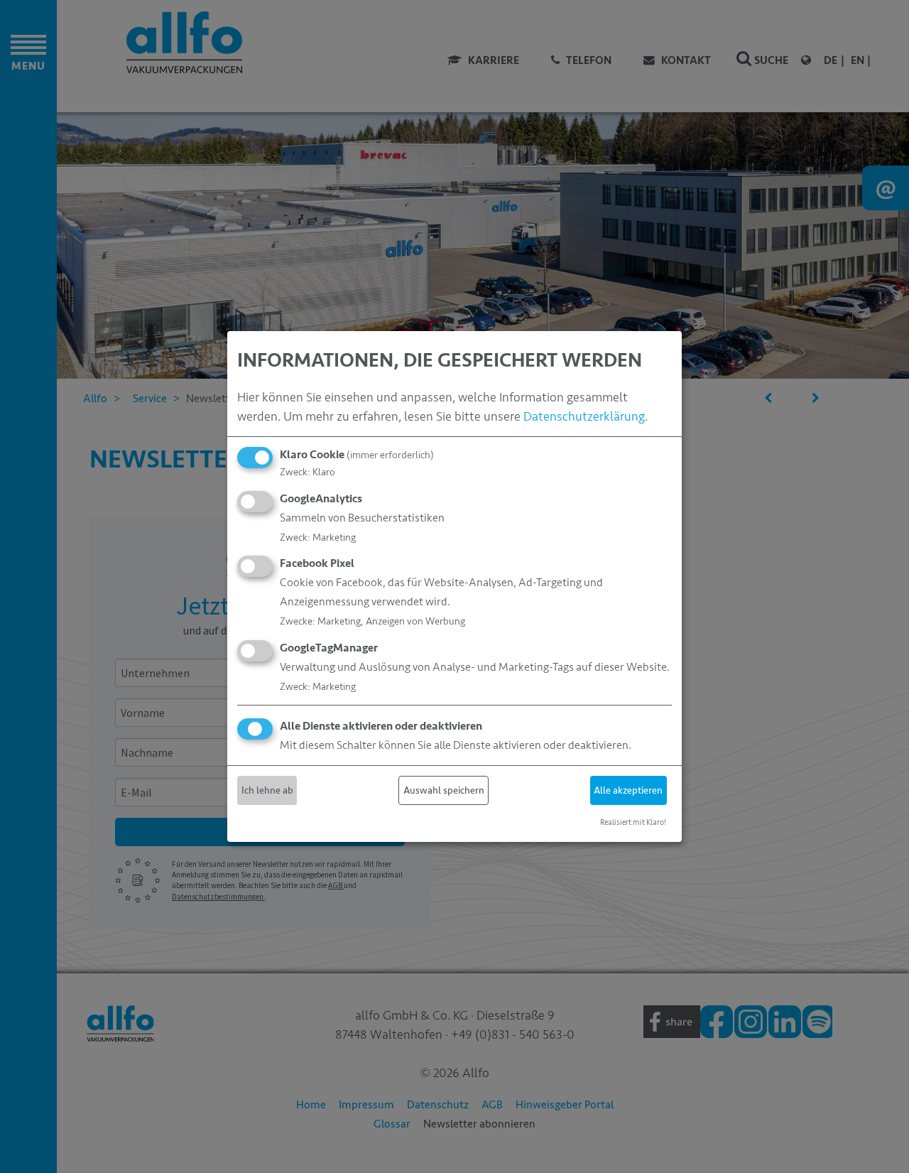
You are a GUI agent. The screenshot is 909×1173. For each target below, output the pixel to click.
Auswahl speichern (443, 790)
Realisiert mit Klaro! (633, 822)
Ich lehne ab (267, 790)
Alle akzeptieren (628, 790)
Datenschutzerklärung (584, 416)
